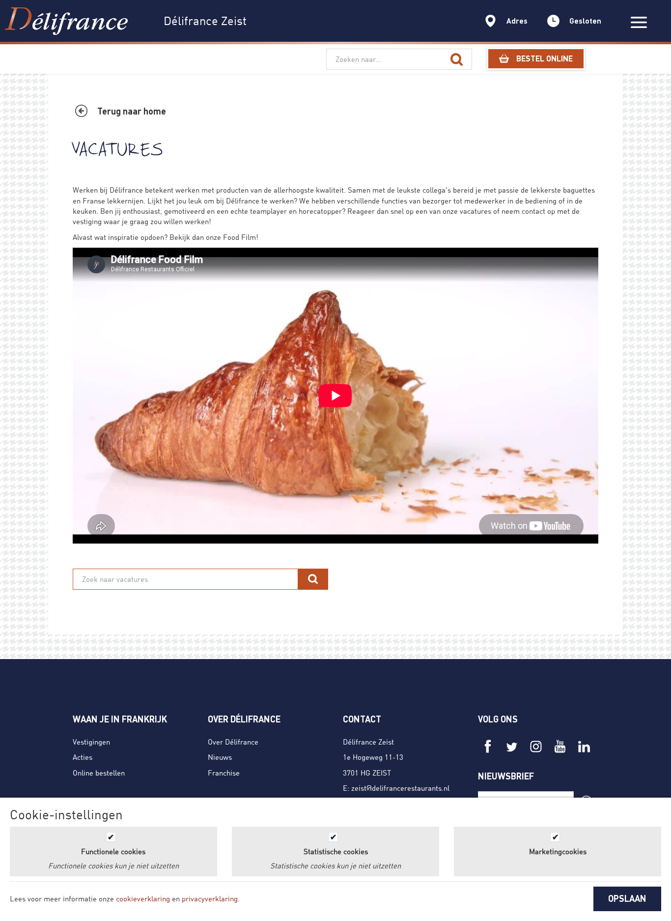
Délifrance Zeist (368, 741)
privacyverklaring (210, 898)
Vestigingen (91, 741)
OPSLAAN (627, 898)
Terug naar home (131, 111)
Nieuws (220, 756)
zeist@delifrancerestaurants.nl (400, 787)
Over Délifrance (233, 741)
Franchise (224, 772)
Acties (82, 756)
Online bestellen (99, 772)
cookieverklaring (143, 898)
